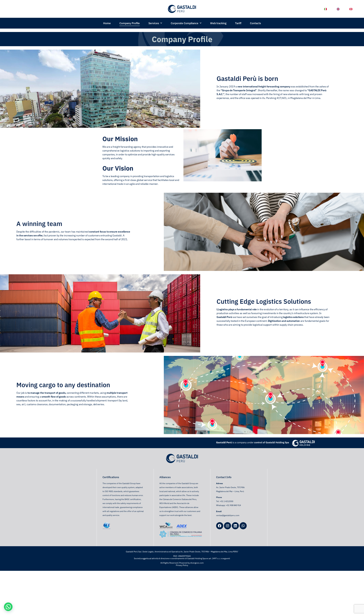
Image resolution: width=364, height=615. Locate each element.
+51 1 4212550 (226, 501)
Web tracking (218, 23)
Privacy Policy (182, 565)
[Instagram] (227, 525)
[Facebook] (219, 525)
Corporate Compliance (184, 23)
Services (153, 23)
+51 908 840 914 (233, 505)
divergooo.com (197, 563)
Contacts (255, 23)
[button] (8, 606)
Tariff (238, 23)
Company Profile (129, 23)
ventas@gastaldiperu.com (227, 515)
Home (107, 23)
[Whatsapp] (243, 525)
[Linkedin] (235, 525)
